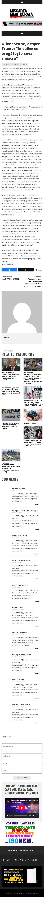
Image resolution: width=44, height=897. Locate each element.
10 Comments (15, 64)
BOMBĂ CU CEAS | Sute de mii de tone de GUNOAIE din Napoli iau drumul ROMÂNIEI (32, 443)
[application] (22, 808)
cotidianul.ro (10, 264)
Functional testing (20, 632)
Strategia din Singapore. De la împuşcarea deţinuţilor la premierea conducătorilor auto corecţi (11, 467)
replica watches (19, 488)
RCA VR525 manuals (21, 560)
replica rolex (17, 607)
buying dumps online (21, 654)
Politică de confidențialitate (20, 850)
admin (6, 337)
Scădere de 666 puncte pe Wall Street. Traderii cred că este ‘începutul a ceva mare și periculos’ (33, 403)
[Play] (7, 816)
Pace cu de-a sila (30, 423)
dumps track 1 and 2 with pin (25, 510)
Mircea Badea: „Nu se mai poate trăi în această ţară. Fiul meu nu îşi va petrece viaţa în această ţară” (11, 391)
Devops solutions (20, 535)
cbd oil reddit (18, 679)
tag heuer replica (20, 585)
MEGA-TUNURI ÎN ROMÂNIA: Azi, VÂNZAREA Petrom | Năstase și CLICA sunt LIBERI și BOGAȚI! (11, 376)
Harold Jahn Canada (21, 704)
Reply (37, 504)
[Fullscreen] (37, 816)
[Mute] (33, 816)
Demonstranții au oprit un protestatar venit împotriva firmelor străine (11, 425)
